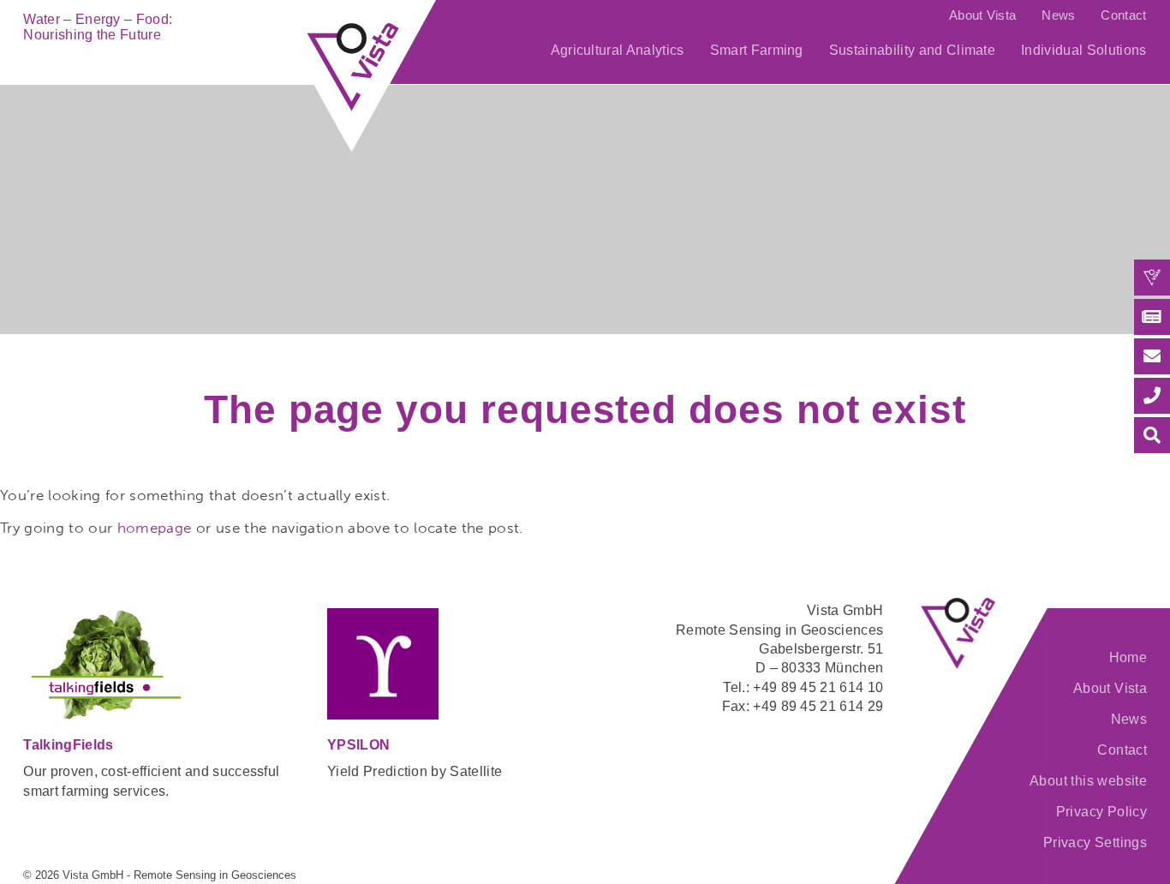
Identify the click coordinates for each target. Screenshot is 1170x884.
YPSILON (358, 745)
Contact (1123, 15)
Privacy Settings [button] (1095, 842)
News (1058, 15)
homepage (154, 527)
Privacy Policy (1101, 811)
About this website (1088, 781)
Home (1128, 657)
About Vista (982, 15)
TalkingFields (68, 745)
